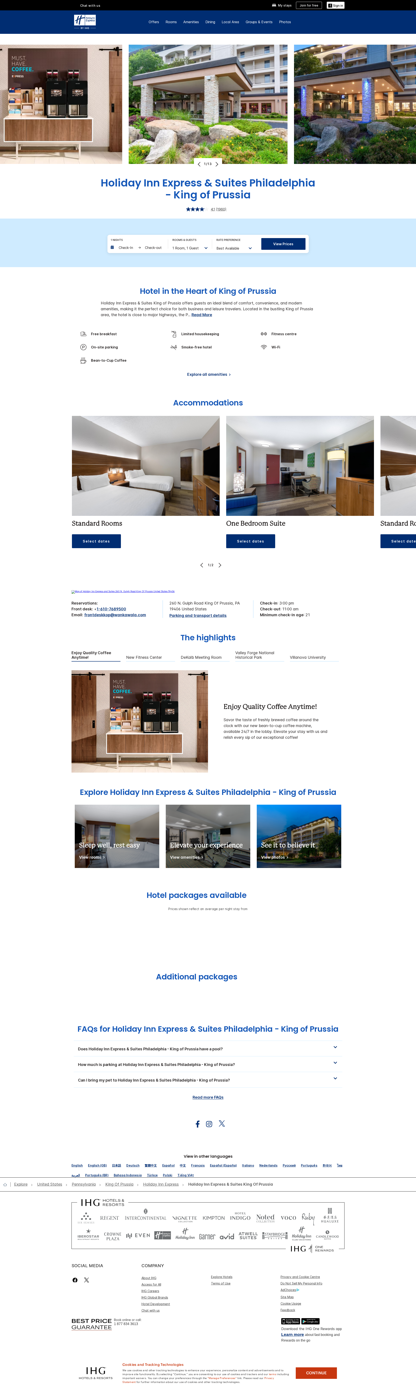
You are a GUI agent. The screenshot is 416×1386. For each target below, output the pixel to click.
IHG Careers (150, 1291)
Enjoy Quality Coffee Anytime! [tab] (91, 655)
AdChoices (288, 1290)
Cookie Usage (291, 1303)
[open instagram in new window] (207, 1124)
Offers (154, 22)
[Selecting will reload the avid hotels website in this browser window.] (227, 1235)
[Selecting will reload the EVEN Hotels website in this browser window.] (138, 1235)
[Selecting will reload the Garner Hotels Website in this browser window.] (207, 1235)
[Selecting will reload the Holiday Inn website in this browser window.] (185, 1235)
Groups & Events (259, 22)
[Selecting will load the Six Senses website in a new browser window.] (86, 1217)
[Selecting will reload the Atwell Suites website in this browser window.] (248, 1235)
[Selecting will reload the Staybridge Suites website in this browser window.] (275, 1235)
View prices (283, 244)
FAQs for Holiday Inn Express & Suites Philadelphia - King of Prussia (208, 1029)
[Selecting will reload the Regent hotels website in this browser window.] (109, 1217)
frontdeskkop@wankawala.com (115, 615)
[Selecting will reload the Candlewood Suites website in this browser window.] (327, 1235)
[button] (335, 5)
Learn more (292, 1334)
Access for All (151, 1284)
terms (272, 1374)
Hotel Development (155, 1304)
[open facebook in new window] (195, 1124)
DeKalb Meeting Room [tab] (201, 657)
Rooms (171, 22)
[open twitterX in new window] (219, 1124)
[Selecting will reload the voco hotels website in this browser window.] (288, 1217)
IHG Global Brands (154, 1297)
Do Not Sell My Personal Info (301, 1283)
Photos (285, 22)
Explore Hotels (221, 1277)
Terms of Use (221, 1283)
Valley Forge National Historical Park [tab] (254, 655)
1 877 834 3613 (126, 1324)
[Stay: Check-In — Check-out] (137, 247)
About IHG (148, 1278)
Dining (210, 22)
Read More (202, 314)
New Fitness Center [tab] (144, 657)
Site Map (287, 1297)
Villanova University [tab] (308, 657)
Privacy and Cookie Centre (300, 1277)
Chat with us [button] (90, 5)
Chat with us (150, 1310)
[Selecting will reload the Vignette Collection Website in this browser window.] (184, 1217)
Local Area (230, 22)
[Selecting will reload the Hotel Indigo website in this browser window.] (240, 1217)
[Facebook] (76, 1280)
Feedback (288, 1310)
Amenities (191, 22)
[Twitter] (86, 1280)
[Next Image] (216, 164)
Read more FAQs (208, 1097)
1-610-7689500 (111, 609)
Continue (316, 1373)
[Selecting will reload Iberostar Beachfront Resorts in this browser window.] (88, 1235)
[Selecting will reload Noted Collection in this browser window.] (265, 1217)
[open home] (6, 1184)
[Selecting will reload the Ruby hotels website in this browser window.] (308, 1217)
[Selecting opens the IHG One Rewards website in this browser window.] (312, 1248)
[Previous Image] (199, 164)
